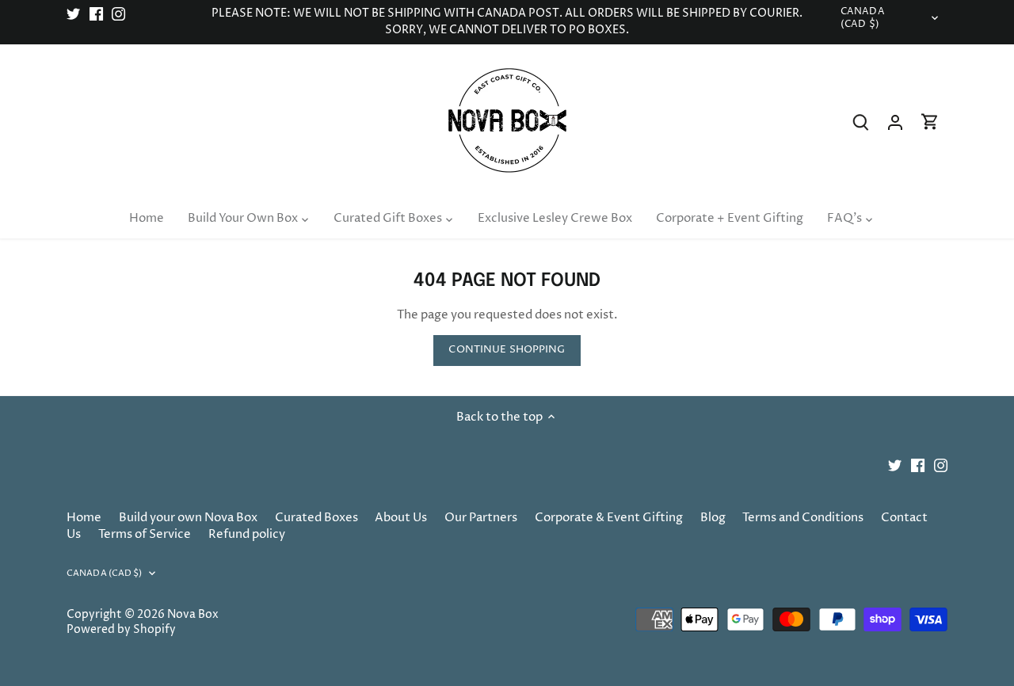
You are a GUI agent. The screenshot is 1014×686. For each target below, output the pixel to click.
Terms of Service (144, 534)
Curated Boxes (316, 517)
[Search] (860, 122)
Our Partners (480, 517)
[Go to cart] (930, 122)
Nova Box (193, 615)
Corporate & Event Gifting (609, 517)
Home (84, 517)
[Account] (895, 122)
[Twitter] (73, 14)
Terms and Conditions (802, 517)
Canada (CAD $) (863, 18)
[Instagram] (118, 14)
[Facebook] (96, 14)
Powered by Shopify (121, 630)
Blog (713, 517)
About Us (401, 517)
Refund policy (246, 534)
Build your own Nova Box (188, 517)
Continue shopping (506, 349)
